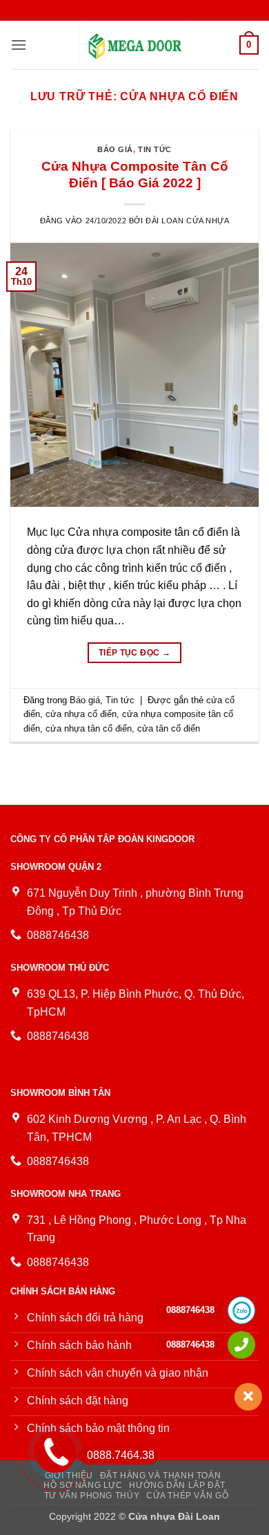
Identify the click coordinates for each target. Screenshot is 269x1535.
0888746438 (190, 1310)
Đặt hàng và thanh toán (160, 1475)
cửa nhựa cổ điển (81, 714)
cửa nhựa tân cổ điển (89, 728)
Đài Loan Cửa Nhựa (188, 220)
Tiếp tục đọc (134, 653)
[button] (18, 45)
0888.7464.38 (121, 1455)
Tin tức (155, 149)
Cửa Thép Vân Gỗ (187, 1495)
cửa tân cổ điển (168, 728)
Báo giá (115, 149)
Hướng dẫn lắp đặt (177, 1485)
